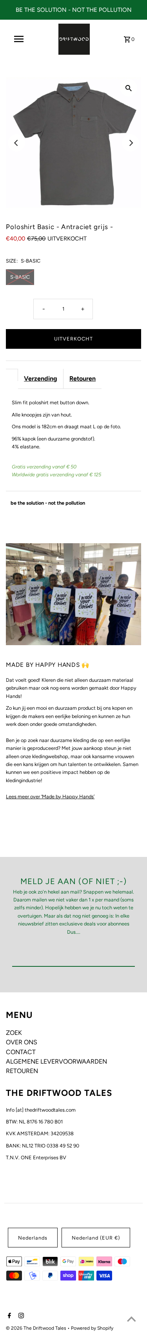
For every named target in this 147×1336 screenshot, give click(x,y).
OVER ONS (21, 1042)
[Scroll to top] (131, 1320)
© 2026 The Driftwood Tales (36, 1328)
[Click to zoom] (128, 87)
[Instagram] (20, 1316)
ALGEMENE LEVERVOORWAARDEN (56, 1061)
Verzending (40, 378)
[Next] (130, 143)
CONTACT (21, 1052)
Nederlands (32, 1238)
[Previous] (16, 143)
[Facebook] (8, 1316)
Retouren (82, 378)
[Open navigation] (18, 39)
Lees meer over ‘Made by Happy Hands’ (50, 796)
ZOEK (14, 1032)
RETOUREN (22, 1071)
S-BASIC (20, 277)
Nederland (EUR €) (96, 1238)
